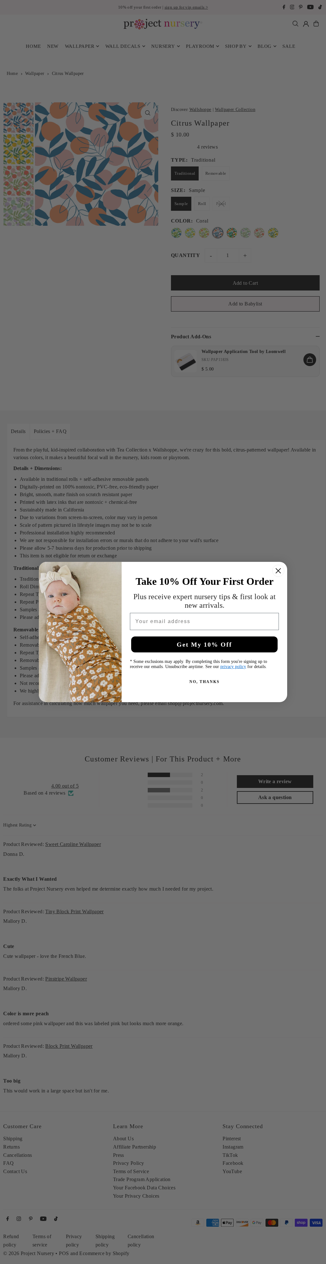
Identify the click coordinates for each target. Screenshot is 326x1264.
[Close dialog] (278, 571)
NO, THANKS (204, 682)
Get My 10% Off (204, 644)
